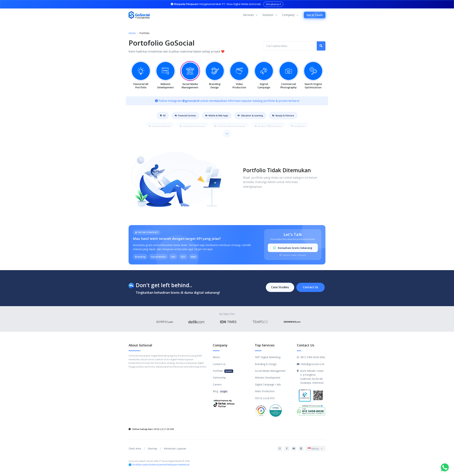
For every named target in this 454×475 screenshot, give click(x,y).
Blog (220, 391)
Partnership (219, 377)
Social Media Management (270, 370)
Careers (217, 384)
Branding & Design (265, 364)
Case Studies (280, 287)
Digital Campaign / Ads (268, 384)
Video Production (265, 391)
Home (132, 33)
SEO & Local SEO (265, 398)
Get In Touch (315, 15)
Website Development (267, 377)
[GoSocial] (139, 15)
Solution (267, 15)
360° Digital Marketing (267, 357)
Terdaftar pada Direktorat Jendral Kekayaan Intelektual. (161, 464)
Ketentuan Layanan (175, 448)
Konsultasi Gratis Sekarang (294, 248)
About (216, 357)
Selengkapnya (273, 4)
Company (288, 15)
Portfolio (222, 370)
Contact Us (310, 287)
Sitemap (152, 448)
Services (248, 15)
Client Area (135, 448)
